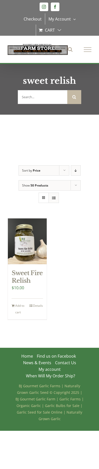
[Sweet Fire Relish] (27, 241)
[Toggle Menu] (87, 49)
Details (38, 305)
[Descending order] (76, 170)
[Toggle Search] (70, 49)
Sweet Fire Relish (27, 276)
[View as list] (54, 198)
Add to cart (19, 308)
